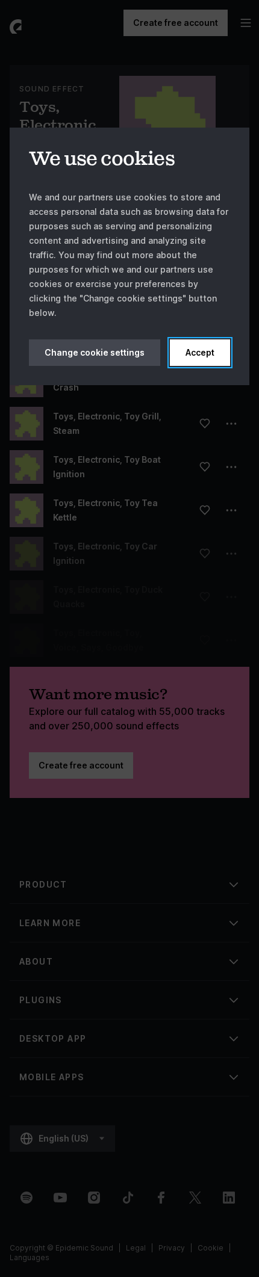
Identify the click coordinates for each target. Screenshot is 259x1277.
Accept (200, 352)
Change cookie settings (95, 352)
